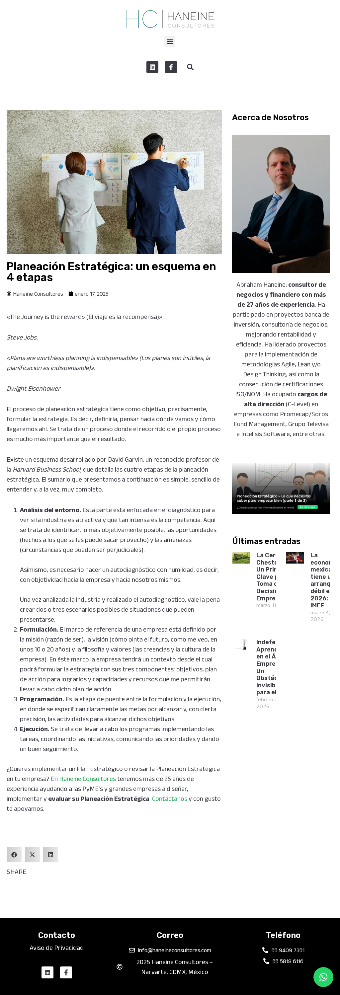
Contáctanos (169, 798)
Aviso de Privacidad (57, 947)
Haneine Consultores (87, 778)
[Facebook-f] (171, 67)
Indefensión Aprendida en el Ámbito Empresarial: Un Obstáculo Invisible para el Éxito (275, 667)
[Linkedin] (152, 67)
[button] (169, 41)
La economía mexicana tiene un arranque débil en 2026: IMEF (325, 580)
